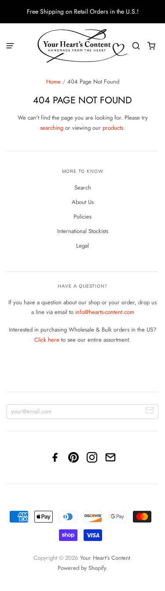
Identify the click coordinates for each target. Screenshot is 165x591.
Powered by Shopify (82, 568)
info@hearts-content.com (104, 312)
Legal (82, 245)
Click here (46, 340)
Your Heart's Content (105, 558)
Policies (82, 216)
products (113, 128)
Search (82, 187)
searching (51, 128)
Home (53, 81)
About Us (83, 202)
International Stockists (82, 231)
